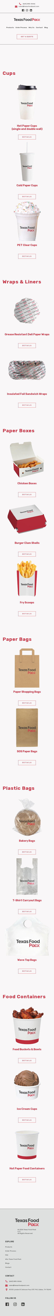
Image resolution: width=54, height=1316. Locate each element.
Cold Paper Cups (27, 185)
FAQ (6, 1255)
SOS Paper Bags (27, 751)
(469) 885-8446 (29, 4)
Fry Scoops (27, 602)
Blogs (7, 1263)
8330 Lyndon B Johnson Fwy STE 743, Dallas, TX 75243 (30, 1289)
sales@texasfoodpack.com (29, 6)
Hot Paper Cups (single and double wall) (27, 127)
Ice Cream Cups (27, 1108)
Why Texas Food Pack (13, 1259)
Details (27, 137)
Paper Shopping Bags (27, 691)
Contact (39, 27)
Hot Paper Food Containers (27, 1168)
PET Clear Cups (27, 245)
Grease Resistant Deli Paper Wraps (27, 334)
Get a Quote (27, 37)
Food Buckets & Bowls (27, 1049)
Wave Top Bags (27, 959)
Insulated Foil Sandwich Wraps (27, 393)
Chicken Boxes (27, 483)
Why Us (31, 27)
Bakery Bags (27, 840)
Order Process (21, 27)
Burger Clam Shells (27, 542)
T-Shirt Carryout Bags (27, 900)
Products (10, 27)
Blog (46, 27)
